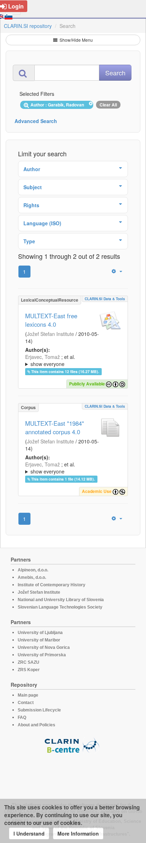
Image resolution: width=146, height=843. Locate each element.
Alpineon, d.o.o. (33, 570)
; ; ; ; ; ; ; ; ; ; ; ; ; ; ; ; (70, 468)
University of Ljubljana (40, 632)
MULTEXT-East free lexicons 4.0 (51, 320)
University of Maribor (39, 640)
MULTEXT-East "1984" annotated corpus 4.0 (54, 427)
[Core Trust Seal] (73, 774)
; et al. (50, 360)
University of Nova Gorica (44, 647)
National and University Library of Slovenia (61, 599)
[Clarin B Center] (73, 745)
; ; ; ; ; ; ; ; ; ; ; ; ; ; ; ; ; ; (72, 360)
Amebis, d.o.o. (32, 577)
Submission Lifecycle (39, 710)
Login (16, 6)
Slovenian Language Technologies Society (60, 607)
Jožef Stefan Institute (50, 333)
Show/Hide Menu (75, 40)
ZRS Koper (29, 669)
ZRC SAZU (28, 662)
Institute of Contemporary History (51, 584)
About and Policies (36, 724)
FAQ (22, 717)
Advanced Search (36, 120)
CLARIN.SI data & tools (105, 298)
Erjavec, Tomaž (42, 356)
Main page (28, 695)
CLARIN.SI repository (28, 25)
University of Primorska (42, 654)
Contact (26, 702)
